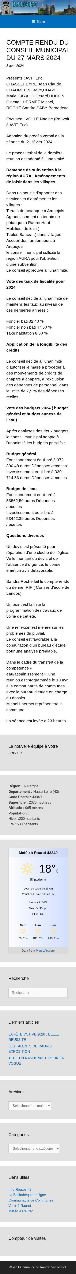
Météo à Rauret (20, 1211)
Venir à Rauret (19, 1206)
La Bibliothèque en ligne (27, 1195)
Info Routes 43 (19, 1189)
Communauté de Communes (30, 1200)
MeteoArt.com (45, 950)
